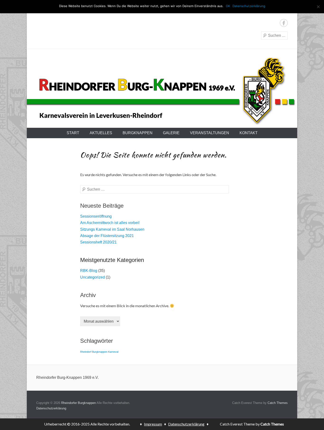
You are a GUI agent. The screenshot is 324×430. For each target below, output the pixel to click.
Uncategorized (92, 277)
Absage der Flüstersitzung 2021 (107, 236)
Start (73, 133)
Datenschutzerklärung (51, 408)
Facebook (284, 23)
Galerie (171, 133)
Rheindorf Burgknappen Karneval (99, 351)
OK (228, 6)
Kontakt (249, 133)
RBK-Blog (88, 271)
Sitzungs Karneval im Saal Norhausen (112, 229)
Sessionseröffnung (96, 216)
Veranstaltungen (209, 133)
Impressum (153, 424)
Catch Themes (278, 403)
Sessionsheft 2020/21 (98, 242)
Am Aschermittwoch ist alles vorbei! (109, 223)
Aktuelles (101, 133)
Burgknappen (138, 133)
